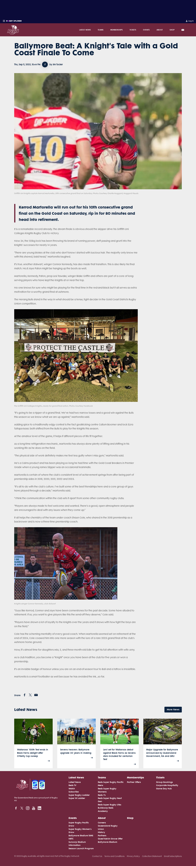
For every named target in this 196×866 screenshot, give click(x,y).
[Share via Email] (36, 695)
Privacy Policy (133, 856)
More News (173, 709)
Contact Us (97, 856)
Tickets (133, 30)
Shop (172, 30)
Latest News (85, 30)
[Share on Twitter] (30, 695)
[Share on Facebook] (24, 695)
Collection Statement (152, 856)
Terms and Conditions (114, 856)
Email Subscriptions (173, 856)
